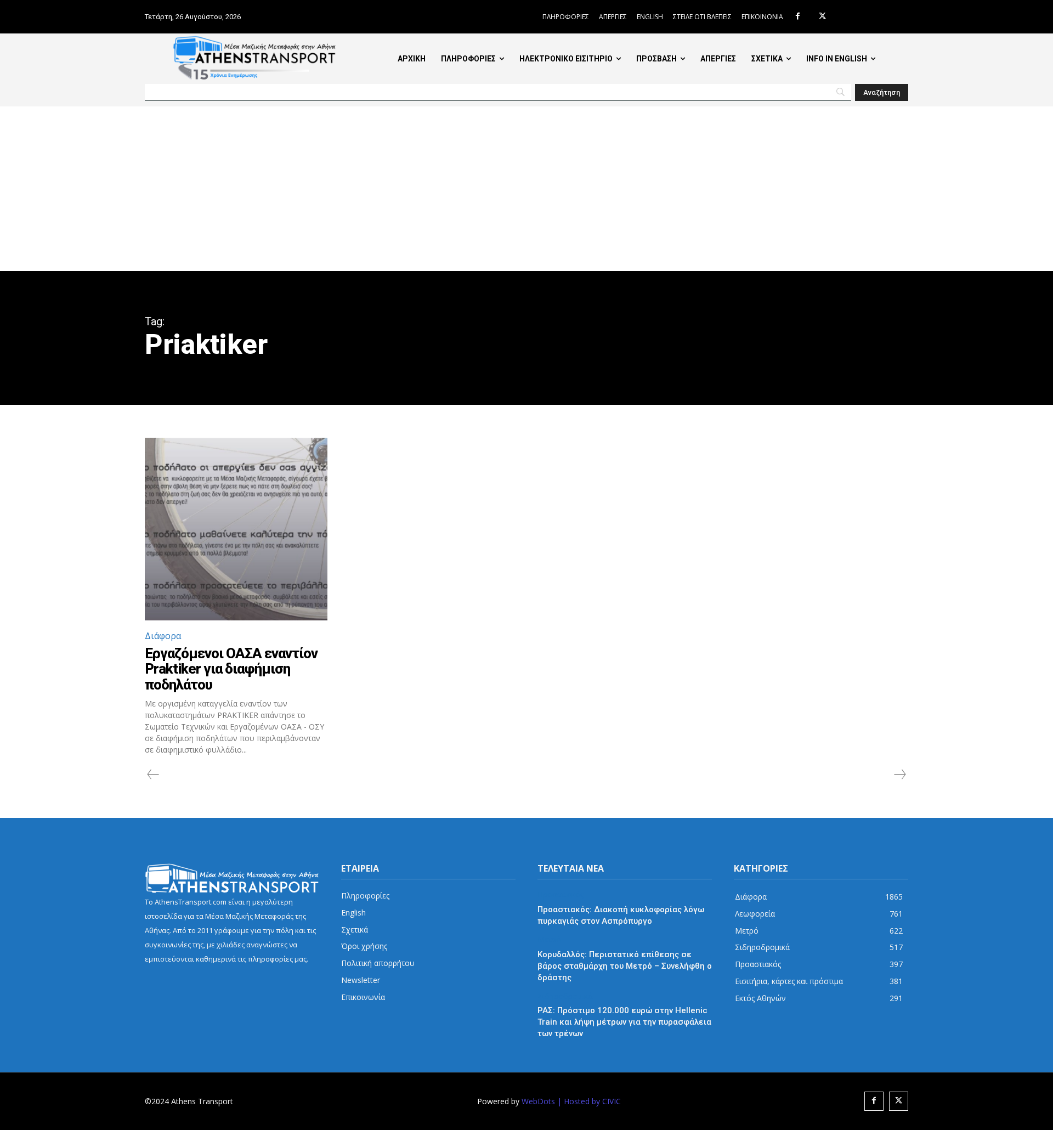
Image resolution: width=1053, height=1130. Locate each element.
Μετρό (549, 940)
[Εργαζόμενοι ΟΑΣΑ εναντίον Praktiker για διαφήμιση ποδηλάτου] (236, 529)
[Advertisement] (526, 188)
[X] (822, 16)
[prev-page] (153, 774)
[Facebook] (797, 16)
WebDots (538, 1101)
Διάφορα (163, 636)
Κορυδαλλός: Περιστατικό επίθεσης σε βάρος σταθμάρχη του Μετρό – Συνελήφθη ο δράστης (624, 966)
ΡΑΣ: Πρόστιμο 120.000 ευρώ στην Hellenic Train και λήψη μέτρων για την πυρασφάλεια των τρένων (624, 1021)
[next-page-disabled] (899, 774)
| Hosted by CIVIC (589, 1101)
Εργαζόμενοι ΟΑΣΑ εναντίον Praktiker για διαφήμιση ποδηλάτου (231, 669)
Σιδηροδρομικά (564, 996)
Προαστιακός (560, 895)
